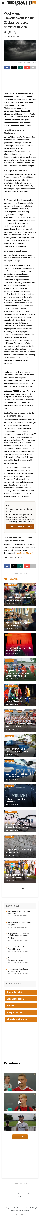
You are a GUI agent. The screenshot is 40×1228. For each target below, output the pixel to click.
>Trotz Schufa (14, 1208)
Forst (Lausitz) (12, 685)
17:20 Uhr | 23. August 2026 (18, 940)
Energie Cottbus (15, 1012)
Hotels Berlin (25, 1210)
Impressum (12, 1194)
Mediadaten (22, 1194)
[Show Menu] (3, 3)
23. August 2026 (12, 603)
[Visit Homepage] (21, 3)
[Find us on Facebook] (16, 1214)
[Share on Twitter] (14, 67)
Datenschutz (32, 1194)
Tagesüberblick (14, 992)
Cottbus (9, 711)
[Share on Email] (27, 67)
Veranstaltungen (15, 999)
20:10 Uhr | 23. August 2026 (18, 916)
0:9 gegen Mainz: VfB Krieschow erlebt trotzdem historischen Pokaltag (18, 673)
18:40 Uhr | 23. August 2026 (18, 927)
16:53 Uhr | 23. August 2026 (18, 973)
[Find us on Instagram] (19, 1214)
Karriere (4, 1194)
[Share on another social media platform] (33, 67)
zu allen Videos (20, 1137)
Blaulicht (9, 736)
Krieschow (10, 660)
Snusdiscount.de (16, 1210)
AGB (19, 1196)
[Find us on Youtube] (22, 1214)
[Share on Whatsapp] (20, 67)
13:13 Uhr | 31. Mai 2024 (11, 37)
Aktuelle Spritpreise (17, 1019)
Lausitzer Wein (24, 1208)
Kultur (8, 635)
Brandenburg (11, 585)
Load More (20, 889)
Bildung (9, 610)
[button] (20, 1082)
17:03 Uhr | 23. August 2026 (18, 962)
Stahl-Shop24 (34, 1208)
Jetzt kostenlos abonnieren (20, 527)
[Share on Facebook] (7, 67)
